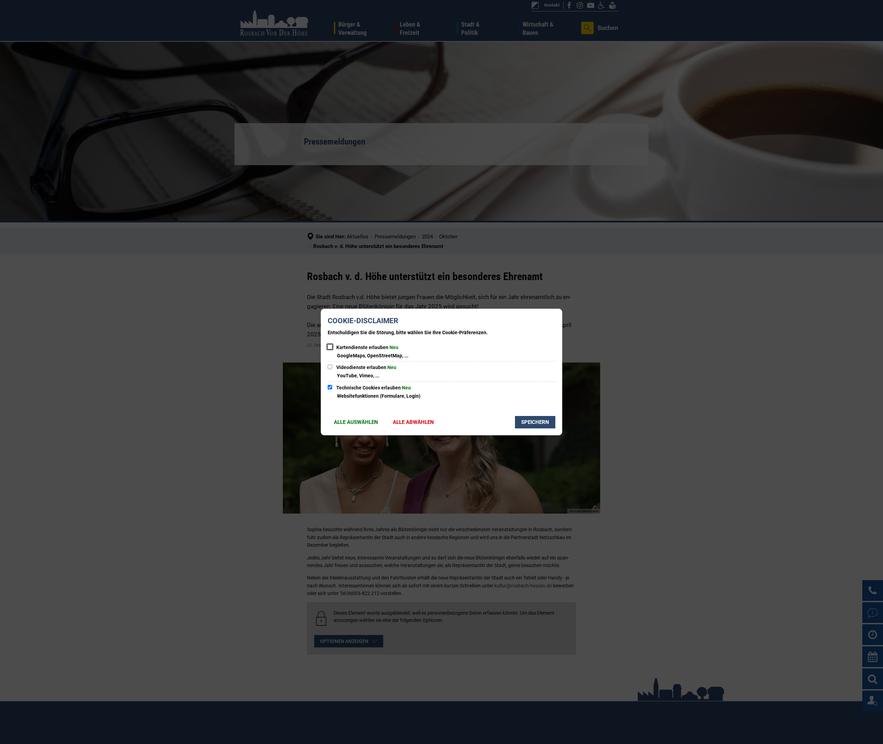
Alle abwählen (413, 422)
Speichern (535, 422)
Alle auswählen (356, 422)
